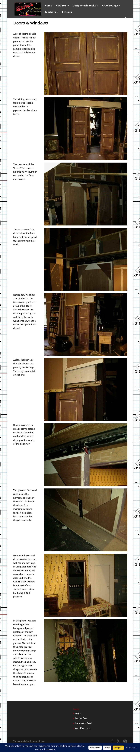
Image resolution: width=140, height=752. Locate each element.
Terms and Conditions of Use (28, 741)
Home (48, 6)
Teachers (50, 12)
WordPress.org (83, 728)
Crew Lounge (110, 6)
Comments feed (83, 723)
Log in (78, 713)
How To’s (61, 6)
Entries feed (81, 718)
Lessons (67, 12)
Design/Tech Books (84, 6)
